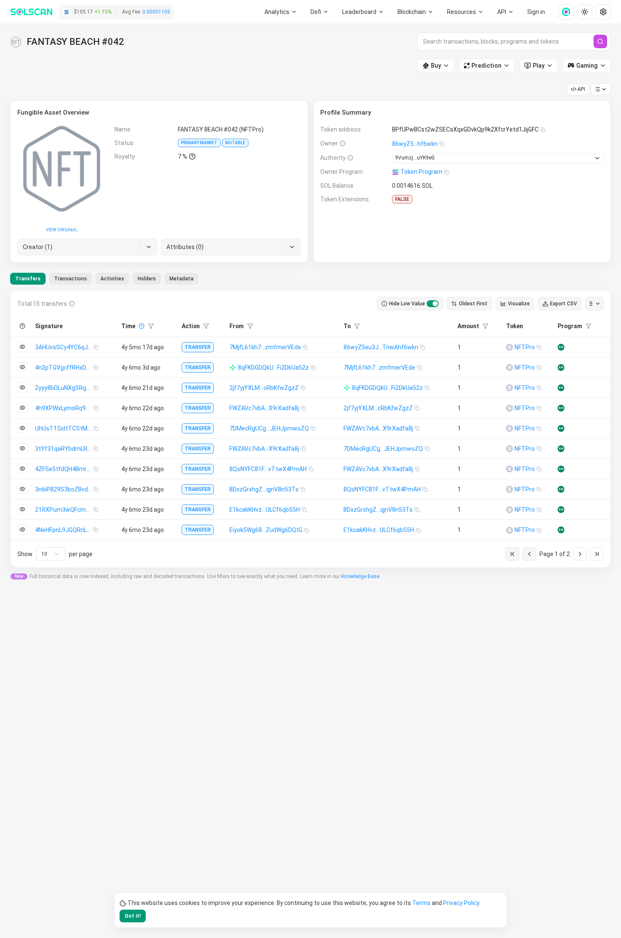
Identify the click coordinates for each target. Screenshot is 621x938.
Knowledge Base (360, 576)
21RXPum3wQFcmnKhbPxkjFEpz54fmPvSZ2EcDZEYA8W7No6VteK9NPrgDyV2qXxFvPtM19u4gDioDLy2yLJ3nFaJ (64, 509)
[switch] (433, 303)
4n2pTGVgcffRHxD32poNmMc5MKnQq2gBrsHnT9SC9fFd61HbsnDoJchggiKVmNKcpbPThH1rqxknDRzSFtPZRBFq (64, 367)
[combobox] (50, 554)
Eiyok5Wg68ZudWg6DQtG (265, 530)
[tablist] (104, 279)
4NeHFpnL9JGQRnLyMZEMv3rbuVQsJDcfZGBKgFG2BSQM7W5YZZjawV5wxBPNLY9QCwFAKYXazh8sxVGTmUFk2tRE (64, 530)
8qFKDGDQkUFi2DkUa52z (273, 367)
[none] (563, 12)
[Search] (600, 41)
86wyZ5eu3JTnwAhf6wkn (380, 347)
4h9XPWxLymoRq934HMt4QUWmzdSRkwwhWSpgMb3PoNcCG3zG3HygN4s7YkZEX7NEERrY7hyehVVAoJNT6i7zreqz (64, 408)
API (581, 89)
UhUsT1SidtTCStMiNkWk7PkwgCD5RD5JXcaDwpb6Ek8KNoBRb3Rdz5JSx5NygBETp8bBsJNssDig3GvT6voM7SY (64, 428)
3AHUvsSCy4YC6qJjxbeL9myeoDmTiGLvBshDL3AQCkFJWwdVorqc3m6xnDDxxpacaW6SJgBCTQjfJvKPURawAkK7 (64, 347)
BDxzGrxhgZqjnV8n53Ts (264, 489)
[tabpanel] (310, 429)
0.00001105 (156, 12)
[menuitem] (281, 11)
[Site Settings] (603, 11)
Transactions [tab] (70, 279)
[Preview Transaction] (22, 347)
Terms (421, 903)
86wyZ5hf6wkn (415, 143)
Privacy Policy (461, 903)
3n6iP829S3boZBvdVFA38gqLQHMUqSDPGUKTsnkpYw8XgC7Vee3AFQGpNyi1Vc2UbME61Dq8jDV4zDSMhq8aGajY (64, 489)
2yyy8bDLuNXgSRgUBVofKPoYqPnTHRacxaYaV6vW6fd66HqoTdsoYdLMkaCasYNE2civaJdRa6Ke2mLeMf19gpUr (64, 387)
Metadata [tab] (181, 279)
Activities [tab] (112, 279)
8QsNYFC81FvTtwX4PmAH (268, 469)
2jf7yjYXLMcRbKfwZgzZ (264, 387)
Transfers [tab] (28, 279)
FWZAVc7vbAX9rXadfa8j (264, 408)
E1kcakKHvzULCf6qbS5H (264, 509)
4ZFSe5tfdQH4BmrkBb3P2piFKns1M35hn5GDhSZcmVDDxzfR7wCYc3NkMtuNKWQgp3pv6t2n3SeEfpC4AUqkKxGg (64, 469)
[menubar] (415, 11)
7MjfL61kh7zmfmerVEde (265, 347)
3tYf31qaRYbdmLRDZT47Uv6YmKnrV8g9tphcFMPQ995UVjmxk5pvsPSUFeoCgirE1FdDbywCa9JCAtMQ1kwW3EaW (64, 448)
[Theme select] (584, 11)
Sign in (536, 11)
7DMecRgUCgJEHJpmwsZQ (269, 428)
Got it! (133, 916)
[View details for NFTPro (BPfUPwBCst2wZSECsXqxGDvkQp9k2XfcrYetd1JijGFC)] (509, 347)
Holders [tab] (147, 279)
